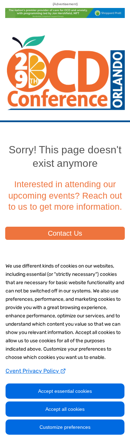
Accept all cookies (65, 409)
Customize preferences (65, 427)
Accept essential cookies (65, 391)
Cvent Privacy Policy (33, 371)
